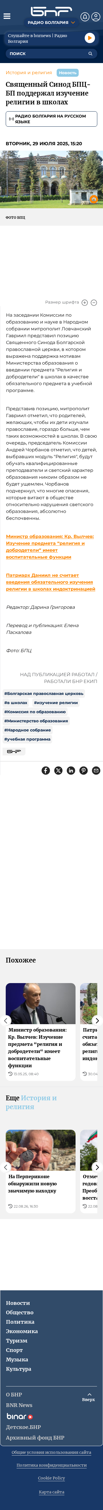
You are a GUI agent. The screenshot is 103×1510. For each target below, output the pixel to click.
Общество (19, 1312)
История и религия (29, 72)
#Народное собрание (27, 730)
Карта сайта (51, 1492)
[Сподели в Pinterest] (83, 770)
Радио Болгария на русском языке (50, 119)
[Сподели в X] (58, 770)
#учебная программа (27, 739)
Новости (18, 1303)
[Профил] (96, 17)
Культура (18, 1369)
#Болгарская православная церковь (43, 693)
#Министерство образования (36, 720)
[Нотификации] (85, 17)
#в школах (15, 702)
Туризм (16, 1340)
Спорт (14, 1350)
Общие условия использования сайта (51, 1452)
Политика (20, 1322)
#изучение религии (56, 702)
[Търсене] (90, 53)
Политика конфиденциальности (52, 1465)
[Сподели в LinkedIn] (71, 770)
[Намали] (93, 302)
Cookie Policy (51, 1478)
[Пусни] (90, 38)
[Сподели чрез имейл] (96, 770)
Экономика (22, 1331)
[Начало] (51, 11)
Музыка (17, 1359)
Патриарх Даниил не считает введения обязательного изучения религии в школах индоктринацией (50, 582)
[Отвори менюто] (7, 16)
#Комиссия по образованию (35, 711)
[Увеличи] (84, 302)
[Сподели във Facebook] (45, 770)
